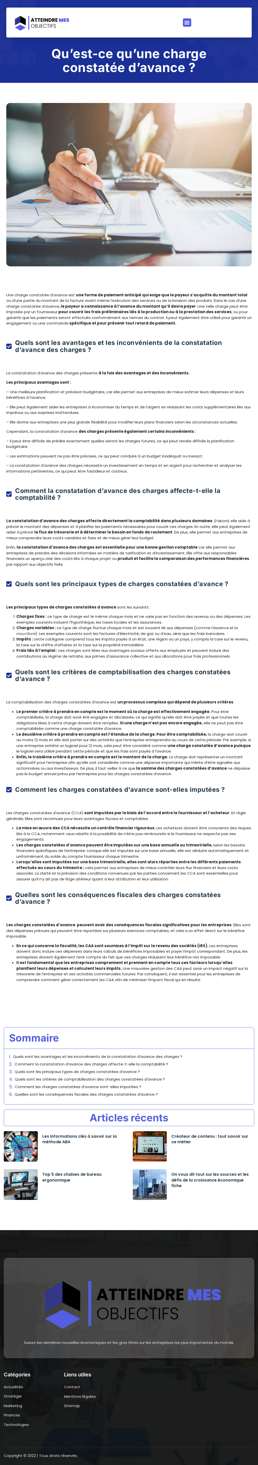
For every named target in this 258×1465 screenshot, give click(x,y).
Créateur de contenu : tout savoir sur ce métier (209, 1139)
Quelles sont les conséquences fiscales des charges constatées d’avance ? (86, 1094)
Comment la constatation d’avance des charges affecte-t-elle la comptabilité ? (91, 1064)
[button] (187, 22)
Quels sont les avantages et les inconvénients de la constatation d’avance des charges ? (97, 1056)
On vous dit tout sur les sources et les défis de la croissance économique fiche (210, 1180)
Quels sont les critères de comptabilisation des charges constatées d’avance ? (90, 1079)
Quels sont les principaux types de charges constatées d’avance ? (77, 1071)
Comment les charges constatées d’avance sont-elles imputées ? (78, 1086)
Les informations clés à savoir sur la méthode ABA (79, 1139)
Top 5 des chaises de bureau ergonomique (72, 1177)
